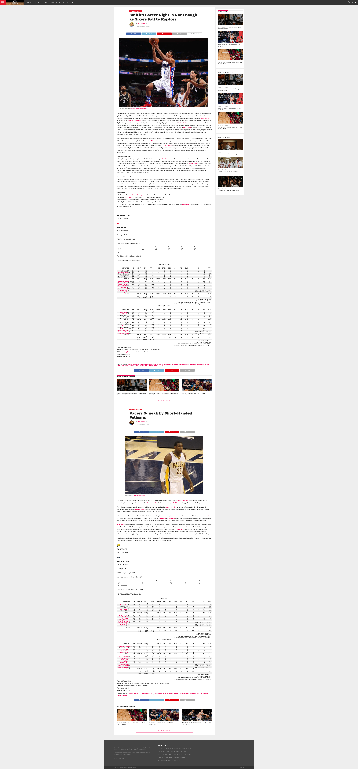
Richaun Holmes (123, 332)
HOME (29, 2)
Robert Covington (138, 195)
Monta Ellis (162, 518)
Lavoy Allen (124, 605)
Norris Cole (123, 662)
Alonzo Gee (124, 658)
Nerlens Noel (122, 312)
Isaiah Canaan (122, 326)
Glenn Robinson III (124, 621)
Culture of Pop (55, 2)
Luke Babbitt (124, 664)
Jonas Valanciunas (135, 120)
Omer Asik (125, 649)
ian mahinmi (158, 694)
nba (122, 365)
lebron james (201, 364)
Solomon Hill (124, 624)
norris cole (188, 694)
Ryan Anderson (140, 509)
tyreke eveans (122, 695)
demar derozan (150, 364)
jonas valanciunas (180, 364)
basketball (132, 364)
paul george (197, 694)
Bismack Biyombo (123, 284)
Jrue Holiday (123, 661)
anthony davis (133, 694)
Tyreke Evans (123, 652)
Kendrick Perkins (123, 665)
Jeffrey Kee (141, 23)
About (242, 767)
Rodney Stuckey (123, 620)
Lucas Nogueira (123, 292)
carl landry (140, 364)
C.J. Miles (172, 518)
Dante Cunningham (124, 646)
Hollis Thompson (123, 329)
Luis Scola (185, 204)
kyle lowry (192, 364)
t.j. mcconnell (153, 365)
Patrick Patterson (123, 281)
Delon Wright (122, 286)
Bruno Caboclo (122, 290)
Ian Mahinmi (151, 503)
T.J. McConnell (129, 197)
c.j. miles (141, 694)
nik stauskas (129, 365)
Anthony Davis (183, 500)
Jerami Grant (123, 314)
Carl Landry (168, 145)
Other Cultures (68, 2)
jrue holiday (167, 694)
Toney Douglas (123, 667)
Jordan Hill (125, 618)
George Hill (123, 609)
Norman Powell (123, 289)
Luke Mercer (141, 421)
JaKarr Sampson (123, 330)
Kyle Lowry (187, 127)
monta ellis (176, 694)
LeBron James (193, 163)
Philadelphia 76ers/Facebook (139, 108)
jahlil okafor (169, 364)
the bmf (161, 365)
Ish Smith (154, 141)
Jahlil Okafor (205, 118)
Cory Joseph (122, 287)
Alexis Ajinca (124, 659)
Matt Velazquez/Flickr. (139, 495)
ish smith (160, 364)
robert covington (140, 365)
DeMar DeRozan (183, 123)
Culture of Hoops (40, 2)
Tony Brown (128, 352)
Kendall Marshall (123, 333)
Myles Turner (123, 615)
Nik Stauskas (166, 159)
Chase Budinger (123, 623)
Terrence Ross (122, 283)
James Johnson (123, 272)
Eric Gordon (124, 651)
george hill (149, 694)
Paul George (177, 503)
